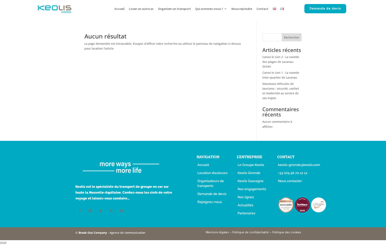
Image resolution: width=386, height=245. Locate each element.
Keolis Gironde (249, 173)
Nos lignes (246, 197)
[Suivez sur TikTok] (100, 210)
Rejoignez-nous (209, 202)
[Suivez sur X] (111, 210)
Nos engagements (252, 189)
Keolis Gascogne (251, 181)
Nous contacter (290, 181)
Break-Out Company (93, 233)
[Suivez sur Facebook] (79, 210)
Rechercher (291, 37)
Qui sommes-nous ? (209, 9)
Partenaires (246, 213)
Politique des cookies (286, 232)
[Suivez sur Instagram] (90, 210)
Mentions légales (217, 232)
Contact (262, 9)
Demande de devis (325, 8)
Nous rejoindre (241, 9)
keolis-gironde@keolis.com (299, 165)
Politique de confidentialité (250, 232)
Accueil (119, 9)
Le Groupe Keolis (251, 165)
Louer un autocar (141, 9)
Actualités (245, 205)
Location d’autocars (212, 173)
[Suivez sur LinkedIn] (121, 210)
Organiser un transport (174, 9)
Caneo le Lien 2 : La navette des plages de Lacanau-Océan (280, 62)
